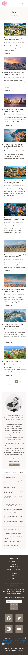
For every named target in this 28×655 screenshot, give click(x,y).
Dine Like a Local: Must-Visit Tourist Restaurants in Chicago (12, 486)
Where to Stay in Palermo (12, 361)
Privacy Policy (21, 638)
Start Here (14, 558)
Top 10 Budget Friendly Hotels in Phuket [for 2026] (13, 522)
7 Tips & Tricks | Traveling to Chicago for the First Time (14, 496)
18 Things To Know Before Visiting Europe (14, 542)
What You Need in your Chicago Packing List (13, 481)
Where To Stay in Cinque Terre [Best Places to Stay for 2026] (14, 219)
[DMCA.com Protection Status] (14, 644)
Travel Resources (14, 574)
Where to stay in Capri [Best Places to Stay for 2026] (13, 325)
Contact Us (10, 642)
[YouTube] (19, 629)
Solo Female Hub (14, 570)
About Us (17, 642)
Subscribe (14, 605)
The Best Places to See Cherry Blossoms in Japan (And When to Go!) (13, 505)
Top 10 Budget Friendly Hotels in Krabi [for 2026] (13, 517)
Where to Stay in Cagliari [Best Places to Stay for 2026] (14, 73)
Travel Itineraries (14, 566)
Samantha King (10, 42)
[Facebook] (9, 618)
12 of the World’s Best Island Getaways (13, 509)
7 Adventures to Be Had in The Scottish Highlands (13, 537)
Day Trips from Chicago (9, 477)
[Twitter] (19, 618)
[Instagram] (9, 629)
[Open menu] (22, 3)
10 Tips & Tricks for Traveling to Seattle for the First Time (13, 491)
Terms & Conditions (8, 640)
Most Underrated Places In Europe (12, 529)
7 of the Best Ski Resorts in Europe (12, 533)
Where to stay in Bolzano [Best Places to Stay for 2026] (14, 39)
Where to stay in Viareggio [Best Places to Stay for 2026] (15, 256)
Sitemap (23, 642)
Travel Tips (14, 579)
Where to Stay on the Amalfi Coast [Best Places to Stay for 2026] (13, 146)
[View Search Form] (15, 3)
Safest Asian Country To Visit (10, 513)
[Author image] (4, 42)
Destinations (14, 561)
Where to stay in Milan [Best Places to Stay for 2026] (13, 110)
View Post (8, 53)
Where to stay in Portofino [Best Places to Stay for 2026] (14, 182)
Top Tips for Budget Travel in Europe (12, 545)
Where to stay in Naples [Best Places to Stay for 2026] (14, 290)
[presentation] (15, 29)
